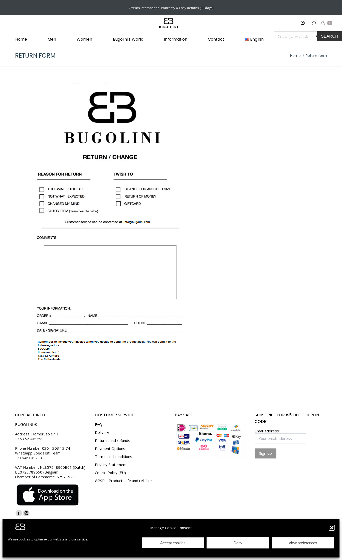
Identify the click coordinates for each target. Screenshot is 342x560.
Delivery (102, 432)
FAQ (98, 424)
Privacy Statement (111, 464)
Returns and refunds (112, 440)
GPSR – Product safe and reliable (123, 480)
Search (329, 36)
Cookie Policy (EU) (110, 472)
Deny (238, 543)
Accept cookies (173, 543)
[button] (331, 527)
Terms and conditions (113, 456)
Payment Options (110, 448)
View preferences (303, 543)
